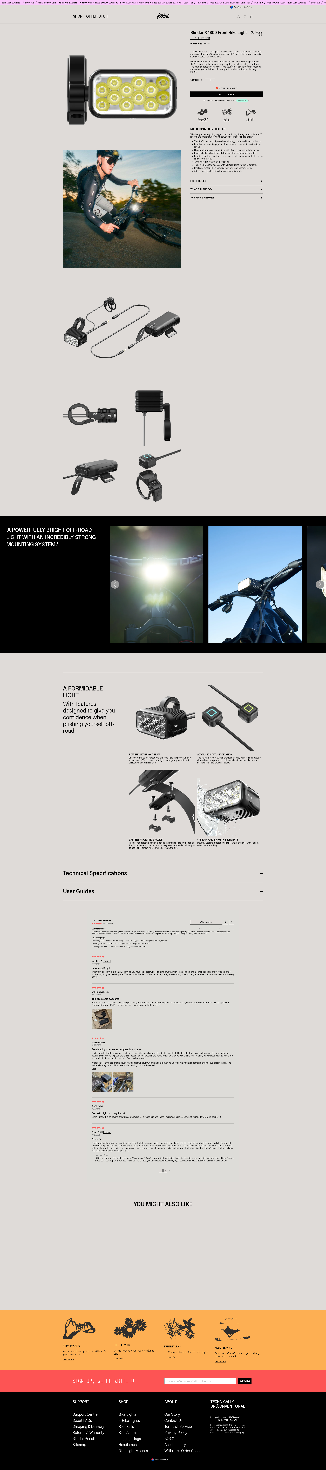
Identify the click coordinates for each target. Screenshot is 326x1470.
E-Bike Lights (129, 1420)
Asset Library (175, 1444)
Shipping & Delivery (88, 1426)
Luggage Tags (130, 1438)
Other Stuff (97, 16)
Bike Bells (126, 1426)
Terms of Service (178, 1426)
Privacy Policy (175, 1432)
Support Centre (85, 1414)
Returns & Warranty (88, 1432)
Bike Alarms (128, 1432)
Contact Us (173, 1420)
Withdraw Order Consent (184, 1450)
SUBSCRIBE (245, 1381)
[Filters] (225, 922)
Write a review (206, 922)
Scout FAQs (82, 1420)
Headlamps (128, 1444)
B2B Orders (173, 1438)
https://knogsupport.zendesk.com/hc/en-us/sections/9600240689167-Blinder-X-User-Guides (184, 1160)
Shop (77, 16)
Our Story (172, 1414)
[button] (196, 43)
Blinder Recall (84, 1438)
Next (320, 584)
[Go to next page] (170, 1170)
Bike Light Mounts (133, 1450)
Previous (114, 584)
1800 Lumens (200, 38)
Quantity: (196, 80)
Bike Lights (127, 1414)
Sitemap (79, 1444)
